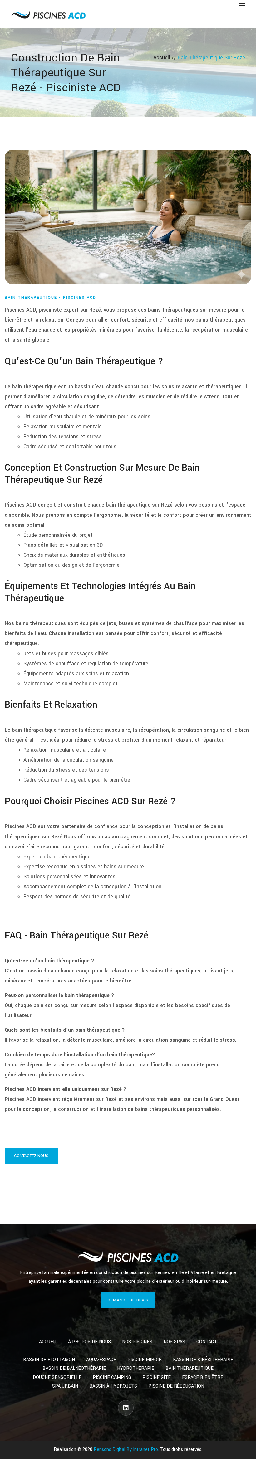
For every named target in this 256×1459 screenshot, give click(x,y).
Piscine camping (112, 1377)
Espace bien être (202, 1377)
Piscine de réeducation (176, 1386)
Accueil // (165, 57)
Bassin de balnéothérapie (74, 1368)
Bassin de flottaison (49, 1359)
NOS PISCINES (137, 1342)
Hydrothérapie (135, 1368)
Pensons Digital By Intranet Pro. (126, 1449)
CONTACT (206, 1342)
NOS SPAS (174, 1342)
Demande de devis (128, 1300)
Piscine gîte (156, 1377)
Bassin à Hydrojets (113, 1386)
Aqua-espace (101, 1359)
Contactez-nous (31, 1156)
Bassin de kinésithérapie (203, 1359)
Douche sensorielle (57, 1377)
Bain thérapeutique (189, 1368)
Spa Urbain (65, 1386)
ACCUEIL (48, 1342)
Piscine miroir (144, 1359)
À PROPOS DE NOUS (89, 1342)
